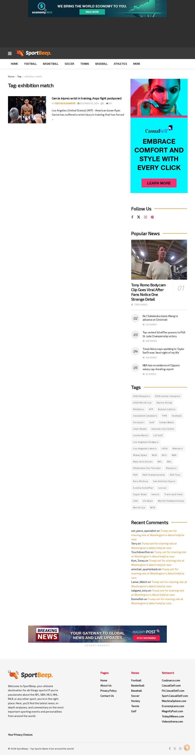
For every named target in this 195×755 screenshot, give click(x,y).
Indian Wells (166, 422)
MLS (164, 455)
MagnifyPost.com (172, 711)
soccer (162, 488)
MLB (154, 455)
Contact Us (107, 695)
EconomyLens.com (173, 706)
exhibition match (33, 76)
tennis (155, 494)
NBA (174, 455)
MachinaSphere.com (174, 700)
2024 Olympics (141, 396)
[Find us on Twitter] (138, 217)
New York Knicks (143, 461)
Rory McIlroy (140, 481)
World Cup (139, 507)
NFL (160, 461)
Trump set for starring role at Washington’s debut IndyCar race (157, 535)
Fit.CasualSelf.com (173, 690)
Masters (178, 448)
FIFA (164, 415)
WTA (152, 507)
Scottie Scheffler (143, 488)
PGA (135, 474)
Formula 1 (138, 422)
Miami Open (140, 455)
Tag (19, 76)
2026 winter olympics (167, 396)
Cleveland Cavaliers (145, 415)
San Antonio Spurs (164, 481)
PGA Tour (175, 474)
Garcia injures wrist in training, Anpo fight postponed (86, 98)
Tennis (84, 63)
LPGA (165, 448)
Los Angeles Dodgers (146, 442)
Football (30, 63)
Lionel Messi (141, 435)
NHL (169, 461)
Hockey (135, 700)
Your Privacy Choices (20, 734)
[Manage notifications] (187, 748)
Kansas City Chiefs (163, 429)
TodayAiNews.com (173, 716)
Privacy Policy (108, 690)
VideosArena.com (172, 721)
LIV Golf (158, 435)
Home (14, 63)
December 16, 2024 (89, 103)
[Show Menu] (10, 53)
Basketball (50, 63)
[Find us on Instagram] (145, 217)
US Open (148, 501)
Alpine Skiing (164, 402)
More (136, 63)
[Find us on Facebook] (132, 217)
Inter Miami (140, 429)
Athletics (120, 63)
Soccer (69, 63)
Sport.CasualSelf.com (175, 695)
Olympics (171, 468)
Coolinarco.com (171, 680)
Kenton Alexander (65, 103)
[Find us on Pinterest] (152, 217)
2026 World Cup (142, 402)
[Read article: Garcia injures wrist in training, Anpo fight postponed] (27, 109)
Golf (151, 422)
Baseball (101, 63)
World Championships (171, 501)
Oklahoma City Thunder (147, 468)
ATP (151, 409)
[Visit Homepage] (33, 53)
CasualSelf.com (171, 685)
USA (135, 501)
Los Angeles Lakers (145, 448)
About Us (106, 685)
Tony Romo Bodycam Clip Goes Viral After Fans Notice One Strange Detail (148, 292)
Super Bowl (140, 494)
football (176, 415)
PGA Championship (154, 474)
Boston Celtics (167, 409)
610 (110, 103)
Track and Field (173, 494)
